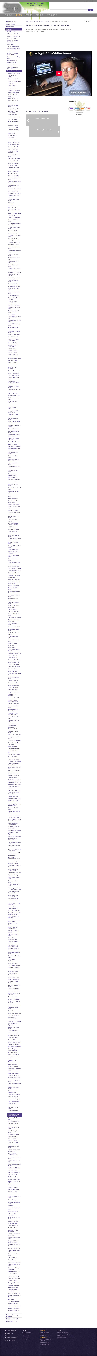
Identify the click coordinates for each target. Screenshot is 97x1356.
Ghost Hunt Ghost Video (14, 568)
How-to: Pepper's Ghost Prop (14, 885)
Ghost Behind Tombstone (11, 960)
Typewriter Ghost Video (14, 1172)
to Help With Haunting (35, 4)
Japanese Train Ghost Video (14, 513)
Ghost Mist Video (12, 671)
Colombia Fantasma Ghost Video (13, 620)
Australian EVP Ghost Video (13, 935)
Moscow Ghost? (12, 135)
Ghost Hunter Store (11, 1321)
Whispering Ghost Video (13, 33)
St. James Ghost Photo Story (14, 808)
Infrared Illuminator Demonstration (13, 928)
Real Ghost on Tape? (13, 1187)
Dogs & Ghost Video (13, 1134)
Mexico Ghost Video (13, 504)
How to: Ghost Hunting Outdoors (14, 1218)
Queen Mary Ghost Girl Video (14, 953)
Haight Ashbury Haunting (12, 695)
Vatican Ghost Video (13, 529)
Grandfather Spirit (12, 1199)
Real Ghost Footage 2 (14, 1099)
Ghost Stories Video (13, 100)
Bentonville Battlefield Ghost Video (13, 606)
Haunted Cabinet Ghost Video (14, 324)
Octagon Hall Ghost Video (13, 220)
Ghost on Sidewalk (13, 127)
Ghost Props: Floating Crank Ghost (13, 892)
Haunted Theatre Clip (13, 1285)
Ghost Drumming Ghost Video (14, 563)
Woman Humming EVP (14, 852)
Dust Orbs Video (12, 643)
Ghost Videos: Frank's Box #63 (13, 650)
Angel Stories (25, 1335)
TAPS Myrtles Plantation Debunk (14, 426)
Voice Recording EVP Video (13, 949)
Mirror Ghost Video (13, 756)
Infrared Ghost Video (13, 477)
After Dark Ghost (12, 1170)
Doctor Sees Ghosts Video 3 (13, 640)
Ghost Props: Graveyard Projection (14, 866)
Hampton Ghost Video (13, 51)
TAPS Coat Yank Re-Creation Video (13, 824)
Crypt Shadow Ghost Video (13, 630)
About (86, 1)
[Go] (90, 10)
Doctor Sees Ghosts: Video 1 (13, 633)
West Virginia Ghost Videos (13, 520)
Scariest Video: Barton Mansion (14, 298)
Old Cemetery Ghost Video (13, 1028)
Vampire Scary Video (13, 585)
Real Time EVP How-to (14, 1167)
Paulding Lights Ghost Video (14, 1182)
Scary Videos (11, 314)
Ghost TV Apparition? (13, 163)
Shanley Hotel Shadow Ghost (14, 1208)
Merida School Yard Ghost (13, 588)
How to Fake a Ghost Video (13, 122)
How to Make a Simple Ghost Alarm (14, 1150)
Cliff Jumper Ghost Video (14, 617)
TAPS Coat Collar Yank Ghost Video (14, 827)
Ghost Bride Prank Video (14, 1013)
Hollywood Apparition (13, 108)
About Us (9, 1333)
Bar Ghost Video (12, 444)
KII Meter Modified (13, 746)
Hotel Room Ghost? (12, 31)
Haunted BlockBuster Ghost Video (13, 710)
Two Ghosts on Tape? (13, 1189)
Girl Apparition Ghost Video (13, 95)
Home (27, 21)
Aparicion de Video (13, 1303)
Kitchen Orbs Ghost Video (13, 495)
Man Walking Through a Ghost (14, 842)
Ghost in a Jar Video (13, 664)
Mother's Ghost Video (13, 1121)
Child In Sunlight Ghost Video (14, 269)
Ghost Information (11, 21)
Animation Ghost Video (14, 579)
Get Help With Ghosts (62, 1332)
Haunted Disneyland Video (13, 186)
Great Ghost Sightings (14, 999)
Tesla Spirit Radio (12, 1223)
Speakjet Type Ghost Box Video (13, 439)
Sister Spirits (11, 1185)
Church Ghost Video (13, 244)
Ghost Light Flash (11, 38)
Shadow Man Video (13, 1221)
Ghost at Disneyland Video (13, 556)
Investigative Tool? (13, 103)
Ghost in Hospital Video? (14, 1042)
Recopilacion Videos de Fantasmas (14, 1296)
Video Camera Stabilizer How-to (14, 1165)
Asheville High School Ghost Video (14, 592)
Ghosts (18, 15)
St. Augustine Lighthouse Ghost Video (14, 820)
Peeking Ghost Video (13, 979)
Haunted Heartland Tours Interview (13, 713)
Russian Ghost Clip (13, 1280)
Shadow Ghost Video (13, 428)
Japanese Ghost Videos (14, 740)
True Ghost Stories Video (13, 418)
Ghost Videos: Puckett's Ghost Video (14, 793)
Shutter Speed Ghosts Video (14, 1251)
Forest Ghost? (11, 140)
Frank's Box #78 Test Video (13, 492)
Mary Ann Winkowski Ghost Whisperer (13, 1241)
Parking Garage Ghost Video (14, 507)
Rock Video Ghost (13, 1176)
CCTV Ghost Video (13, 149)
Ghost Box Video (12, 657)
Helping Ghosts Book (12, 1318)
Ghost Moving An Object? (12, 974)
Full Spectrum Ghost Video (13, 200)
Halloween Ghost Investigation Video (13, 700)
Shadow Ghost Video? (14, 815)
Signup (91, 6)
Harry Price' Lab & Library (13, 76)
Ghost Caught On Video (14, 659)
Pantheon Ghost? (12, 777)
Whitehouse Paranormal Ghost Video (14, 850)
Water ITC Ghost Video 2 (14, 213)
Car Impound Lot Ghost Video (14, 258)
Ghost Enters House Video (13, 559)
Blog (8, 1335)
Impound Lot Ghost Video (13, 485)
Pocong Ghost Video (13, 1257)
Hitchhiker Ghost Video (14, 305)
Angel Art (24, 1339)
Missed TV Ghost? (13, 165)
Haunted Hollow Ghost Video (14, 717)
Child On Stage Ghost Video (13, 247)
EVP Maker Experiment (14, 1101)
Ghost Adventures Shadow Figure (12, 474)
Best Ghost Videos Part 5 (14, 446)
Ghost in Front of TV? (13, 1054)
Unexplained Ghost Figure (13, 833)
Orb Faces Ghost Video (14, 242)
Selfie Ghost (10, 44)
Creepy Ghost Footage (14, 1094)
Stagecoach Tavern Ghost (13, 924)
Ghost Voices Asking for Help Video (14, 1268)
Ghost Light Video (12, 669)
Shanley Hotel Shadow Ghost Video (14, 435)
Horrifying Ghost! (12, 1052)
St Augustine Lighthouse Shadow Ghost (14, 805)
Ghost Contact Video (13, 662)
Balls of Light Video (13, 98)
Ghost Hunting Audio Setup (13, 624)
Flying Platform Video (13, 295)
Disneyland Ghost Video (14, 188)
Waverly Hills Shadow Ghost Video (14, 1234)
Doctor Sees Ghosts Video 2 (13, 637)
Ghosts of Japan (12, 352)
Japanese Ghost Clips (14, 1276)
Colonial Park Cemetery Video (14, 251)
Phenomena (52, 15)
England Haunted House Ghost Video (14, 646)
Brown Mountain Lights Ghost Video (14, 460)
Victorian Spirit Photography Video (13, 907)
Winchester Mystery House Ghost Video (13, 524)
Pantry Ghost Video (12, 62)
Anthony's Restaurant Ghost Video (13, 582)
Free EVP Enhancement (14, 1021)
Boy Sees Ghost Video (14, 1248)
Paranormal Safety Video (13, 1008)
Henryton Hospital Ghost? (13, 1131)
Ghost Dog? (11, 202)
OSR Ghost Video (12, 365)
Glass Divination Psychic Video (14, 1084)
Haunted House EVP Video (13, 721)
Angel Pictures (26, 1334)
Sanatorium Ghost (13, 125)
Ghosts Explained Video (14, 358)
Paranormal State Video (14, 784)
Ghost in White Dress (13, 142)
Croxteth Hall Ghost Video (13, 262)
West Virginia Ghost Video (13, 517)
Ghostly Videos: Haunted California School (14, 913)
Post (85, 6)
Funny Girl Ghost (12, 119)
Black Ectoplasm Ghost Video (14, 467)
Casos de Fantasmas (13, 1308)
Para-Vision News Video (14, 782)
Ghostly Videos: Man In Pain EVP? (14, 904)
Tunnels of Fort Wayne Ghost (14, 422)
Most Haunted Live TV (14, 759)
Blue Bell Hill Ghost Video (13, 471)
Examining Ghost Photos (14, 1068)
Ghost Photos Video (13, 549)
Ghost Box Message (13, 1015)
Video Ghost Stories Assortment (12, 68)
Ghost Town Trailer (13, 689)
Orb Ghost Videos (12, 233)
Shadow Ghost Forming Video (14, 812)
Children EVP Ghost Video (13, 614)
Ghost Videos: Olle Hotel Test (14, 768)
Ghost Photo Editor (13, 963)
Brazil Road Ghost (13, 79)
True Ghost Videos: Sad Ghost (14, 1245)
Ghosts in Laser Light (13, 370)
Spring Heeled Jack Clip (14, 1271)
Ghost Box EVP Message (12, 368)
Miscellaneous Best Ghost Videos (13, 501)
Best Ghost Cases (12, 360)
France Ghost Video (13, 482)
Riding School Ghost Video (13, 387)
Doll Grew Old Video (13, 283)
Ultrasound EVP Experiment (12, 1214)
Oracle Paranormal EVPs (13, 1111)
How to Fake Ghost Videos (13, 355)
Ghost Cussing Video (13, 375)
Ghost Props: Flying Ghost (13, 881)
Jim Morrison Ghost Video (13, 415)
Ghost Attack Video (13, 655)
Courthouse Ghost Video (14, 627)
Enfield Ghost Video (13, 393)
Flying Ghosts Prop (13, 875)
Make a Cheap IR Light (14, 1005)
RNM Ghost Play (12, 137)
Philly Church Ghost (13, 88)
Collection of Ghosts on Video (14, 196)
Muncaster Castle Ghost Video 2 (14, 236)
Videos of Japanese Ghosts (13, 1124)
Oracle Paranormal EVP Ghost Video (14, 224)
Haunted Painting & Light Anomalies (13, 1137)
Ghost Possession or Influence (13, 917)
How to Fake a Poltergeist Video (12, 349)
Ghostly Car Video (13, 863)
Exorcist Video (12, 405)
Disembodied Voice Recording (13, 1231)
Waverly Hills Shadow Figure (14, 1057)
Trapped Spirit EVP (13, 898)
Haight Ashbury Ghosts (14, 692)
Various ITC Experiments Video (14, 1157)
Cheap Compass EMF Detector (14, 931)
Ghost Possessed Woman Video (12, 302)
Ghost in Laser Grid (13, 362)
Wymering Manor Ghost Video (14, 986)
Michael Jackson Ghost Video (14, 228)
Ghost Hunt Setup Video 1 (14, 674)
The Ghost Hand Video (13, 46)
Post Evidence (11, 1331)
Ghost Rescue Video (13, 683)
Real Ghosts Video (13, 796)
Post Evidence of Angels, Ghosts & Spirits (63, 1334)
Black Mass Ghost (12, 173)
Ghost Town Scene (13, 687)
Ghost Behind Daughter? (14, 965)
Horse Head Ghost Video (13, 402)
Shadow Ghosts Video (14, 73)
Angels (8, 15)
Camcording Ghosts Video (13, 942)
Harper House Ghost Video (13, 706)
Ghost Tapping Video (13, 685)
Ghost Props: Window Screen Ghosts (13, 869)
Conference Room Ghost (14, 117)
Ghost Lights (11, 215)
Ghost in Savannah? (13, 171)
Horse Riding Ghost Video (13, 408)
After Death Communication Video (14, 858)
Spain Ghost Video (13, 498)
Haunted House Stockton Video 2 (12, 728)
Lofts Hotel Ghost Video (14, 754)
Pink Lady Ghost (12, 1174)
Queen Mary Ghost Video (13, 456)
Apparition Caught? (13, 146)
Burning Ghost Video (13, 988)
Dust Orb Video (12, 855)
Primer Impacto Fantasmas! (12, 1061)
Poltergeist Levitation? (14, 158)
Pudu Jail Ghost (12, 85)
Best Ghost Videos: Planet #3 (13, 453)
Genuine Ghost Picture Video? (14, 543)
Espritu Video (11, 1299)
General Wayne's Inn (13, 175)
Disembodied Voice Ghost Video (13, 112)
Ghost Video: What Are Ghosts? (14, 846)
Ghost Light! (11, 83)
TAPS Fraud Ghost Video (14, 830)
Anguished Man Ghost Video (14, 1265)
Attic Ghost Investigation (14, 817)
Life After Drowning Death (13, 982)
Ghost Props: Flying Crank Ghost (13, 896)
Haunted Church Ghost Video (14, 331)
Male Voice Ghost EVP (14, 910)
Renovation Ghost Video (14, 798)
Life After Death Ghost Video (13, 968)
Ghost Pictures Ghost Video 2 (13, 536)
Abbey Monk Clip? (13, 1287)
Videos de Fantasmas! (14, 1293)
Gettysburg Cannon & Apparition (13, 552)
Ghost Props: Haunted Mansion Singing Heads (14, 888)
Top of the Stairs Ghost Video (14, 289)
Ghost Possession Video (14, 570)
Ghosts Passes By (13, 680)
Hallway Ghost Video (13, 703)
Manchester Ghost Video (14, 1046)
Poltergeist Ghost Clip (13, 1283)
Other (59, 1330)
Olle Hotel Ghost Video (14, 770)
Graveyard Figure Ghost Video (14, 546)
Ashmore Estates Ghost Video (14, 595)
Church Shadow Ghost (14, 337)
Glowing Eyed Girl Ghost (13, 65)
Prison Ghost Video (12, 60)
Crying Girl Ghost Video (14, 286)
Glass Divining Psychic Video (14, 1080)
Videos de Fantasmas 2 (14, 1310)
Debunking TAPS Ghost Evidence (14, 275)
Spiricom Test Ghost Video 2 (13, 1088)
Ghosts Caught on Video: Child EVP (13, 1049)
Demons (39, 15)
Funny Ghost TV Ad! (13, 1211)
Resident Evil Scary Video (13, 328)
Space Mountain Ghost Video (14, 178)
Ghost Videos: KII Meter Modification (14, 743)
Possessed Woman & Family (13, 787)
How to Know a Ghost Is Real (14, 1197)
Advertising (10, 1340)
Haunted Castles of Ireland (13, 751)
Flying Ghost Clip (12, 1273)
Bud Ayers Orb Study (13, 611)
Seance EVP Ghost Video (13, 801)
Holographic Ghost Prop (14, 872)
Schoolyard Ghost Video (13, 36)
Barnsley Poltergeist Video (13, 603)
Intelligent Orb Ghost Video (13, 737)
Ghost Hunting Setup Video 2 (13, 677)
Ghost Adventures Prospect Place (12, 1091)
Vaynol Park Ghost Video (14, 836)
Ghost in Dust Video (13, 572)
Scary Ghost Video (13, 191)
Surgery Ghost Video (13, 1044)
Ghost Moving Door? (13, 977)
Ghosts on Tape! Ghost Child (14, 1203)
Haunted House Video (14, 575)
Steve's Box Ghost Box (14, 442)
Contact (90, 1)
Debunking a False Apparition (13, 152)
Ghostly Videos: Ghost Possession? (14, 994)
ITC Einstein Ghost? (13, 1071)
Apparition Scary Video (14, 861)
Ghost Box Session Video (13, 1143)
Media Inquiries (11, 1338)
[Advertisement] (82, 39)
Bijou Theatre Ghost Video (13, 463)
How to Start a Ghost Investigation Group (13, 945)
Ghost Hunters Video (13, 566)
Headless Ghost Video (14, 395)
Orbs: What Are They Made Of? (13, 239)
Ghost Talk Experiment (14, 1075)
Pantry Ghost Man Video (14, 780)
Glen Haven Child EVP (14, 991)
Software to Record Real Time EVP (14, 449)
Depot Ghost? (11, 133)
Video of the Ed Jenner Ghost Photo (14, 920)
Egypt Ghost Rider (13, 1064)
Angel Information (27, 1332)
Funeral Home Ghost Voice (13, 1254)
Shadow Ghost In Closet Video (14, 488)
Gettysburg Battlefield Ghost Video (12, 54)
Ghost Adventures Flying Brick (13, 57)
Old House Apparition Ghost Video (13, 764)
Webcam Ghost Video (13, 1033)
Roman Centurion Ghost (14, 193)
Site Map (59, 1338)
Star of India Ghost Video (14, 1262)
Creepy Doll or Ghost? (14, 207)
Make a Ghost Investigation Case (13, 1018)
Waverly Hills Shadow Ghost (14, 155)
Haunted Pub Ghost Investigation (13, 1290)
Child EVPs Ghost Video (14, 272)
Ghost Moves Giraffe (13, 373)
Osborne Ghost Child (13, 775)
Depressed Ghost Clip (14, 1278)
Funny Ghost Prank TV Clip (14, 1161)
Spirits (29, 15)
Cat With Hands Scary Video (14, 292)
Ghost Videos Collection (13, 70)
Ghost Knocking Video (14, 666)
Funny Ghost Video (13, 996)
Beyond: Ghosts (12, 609)
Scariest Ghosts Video (14, 334)
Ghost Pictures (10, 24)
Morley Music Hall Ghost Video (14, 956)
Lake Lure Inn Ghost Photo (13, 1128)
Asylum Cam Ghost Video (13, 599)
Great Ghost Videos (13, 510)
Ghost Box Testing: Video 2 (13, 1104)
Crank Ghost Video (13, 230)
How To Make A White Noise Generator (13, 1115)
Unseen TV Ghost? (13, 160)
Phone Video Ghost (13, 1030)
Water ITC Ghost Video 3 (14, 217)
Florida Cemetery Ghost (13, 48)
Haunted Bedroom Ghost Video (14, 321)
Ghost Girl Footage (13, 1096)
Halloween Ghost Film (14, 697)
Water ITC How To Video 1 (14, 210)
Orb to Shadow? (12, 114)
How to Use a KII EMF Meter (13, 1107)
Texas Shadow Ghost (13, 144)
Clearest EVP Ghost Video (13, 130)
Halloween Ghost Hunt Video (14, 308)
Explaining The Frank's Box (14, 1118)
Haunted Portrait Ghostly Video (14, 390)
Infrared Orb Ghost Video (14, 734)
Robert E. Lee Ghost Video (13, 378)
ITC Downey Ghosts (13, 1073)
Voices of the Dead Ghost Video (13, 839)
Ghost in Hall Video (13, 1039)
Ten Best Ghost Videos (14, 278)
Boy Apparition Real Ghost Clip (13, 345)
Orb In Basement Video (14, 773)
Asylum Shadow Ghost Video (14, 1238)
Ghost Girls (11, 1010)
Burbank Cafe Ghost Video (13, 168)
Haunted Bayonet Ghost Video (14, 317)
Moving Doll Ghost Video (14, 761)
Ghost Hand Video (13, 971)
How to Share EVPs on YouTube (14, 1002)
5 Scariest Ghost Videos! (14, 81)
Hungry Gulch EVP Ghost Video (13, 411)
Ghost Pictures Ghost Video (13, 532)
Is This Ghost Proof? (13, 1194)
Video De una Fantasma (14, 1306)
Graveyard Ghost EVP (14, 205)
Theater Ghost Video (13, 577)
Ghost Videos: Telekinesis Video (12, 938)
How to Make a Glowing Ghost (14, 878)
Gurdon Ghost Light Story (13, 106)
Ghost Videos (10, 29)
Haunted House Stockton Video (12, 724)
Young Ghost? (12, 1259)
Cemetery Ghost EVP (13, 1035)
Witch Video (11, 527)
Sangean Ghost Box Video (13, 1147)
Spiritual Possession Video (13, 398)
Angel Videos (25, 1337)
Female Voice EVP (13, 901)
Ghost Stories (10, 26)
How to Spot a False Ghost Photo (13, 340)
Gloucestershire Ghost (14, 1179)
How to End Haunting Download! (12, 41)
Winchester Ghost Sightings (12, 1024)
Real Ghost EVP (12, 1228)
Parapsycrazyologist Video (13, 311)
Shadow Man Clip (12, 342)
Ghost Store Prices (13, 1037)
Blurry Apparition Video (14, 90)
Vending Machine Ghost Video (14, 539)
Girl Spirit (10, 1205)
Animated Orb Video (13, 92)
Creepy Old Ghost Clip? (14, 1077)
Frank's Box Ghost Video (14, 653)
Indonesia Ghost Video (14, 479)
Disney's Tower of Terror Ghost (14, 182)
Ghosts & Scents (12, 1191)
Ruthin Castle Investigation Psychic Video (13, 382)
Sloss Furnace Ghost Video (13, 432)
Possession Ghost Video (14, 790)
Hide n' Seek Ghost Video (13, 732)
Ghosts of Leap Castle (14, 748)
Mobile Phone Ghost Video (13, 265)
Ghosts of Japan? (12, 1140)
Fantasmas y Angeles (13, 1301)
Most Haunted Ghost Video (13, 255)
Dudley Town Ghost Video (13, 281)
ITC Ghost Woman (13, 1066)
